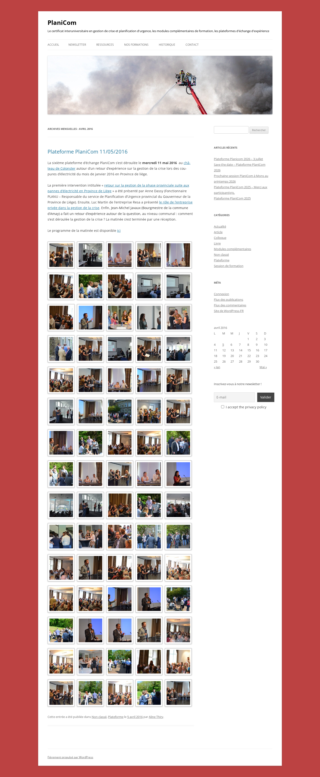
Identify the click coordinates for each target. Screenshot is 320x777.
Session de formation (228, 266)
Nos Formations (136, 45)
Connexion (221, 294)
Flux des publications (228, 299)
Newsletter (77, 45)
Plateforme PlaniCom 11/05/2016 (88, 151)
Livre (217, 243)
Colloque (220, 238)
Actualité (220, 226)
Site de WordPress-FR (229, 311)
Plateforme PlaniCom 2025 (232, 198)
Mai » (263, 367)
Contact (192, 45)
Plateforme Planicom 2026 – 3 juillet (238, 159)
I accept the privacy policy (245, 407)
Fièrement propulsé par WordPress (70, 757)
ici (119, 230)
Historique (167, 45)
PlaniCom (62, 22)
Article (218, 232)
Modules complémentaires (232, 249)
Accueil (53, 45)
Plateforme (115, 717)
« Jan (217, 367)
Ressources (105, 45)
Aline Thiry (156, 717)
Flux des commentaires (230, 305)
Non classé (99, 717)
